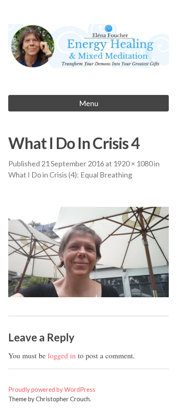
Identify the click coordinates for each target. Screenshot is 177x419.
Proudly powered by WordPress (51, 389)
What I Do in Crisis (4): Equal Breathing (70, 174)
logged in (62, 355)
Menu (88, 103)
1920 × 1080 (133, 163)
